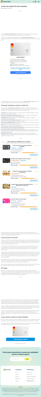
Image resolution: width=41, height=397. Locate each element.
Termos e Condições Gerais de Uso (31, 381)
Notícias (16, 380)
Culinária (17, 376)
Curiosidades (17, 378)
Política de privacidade (31, 376)
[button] (33, 2)
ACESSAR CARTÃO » (33, 154)
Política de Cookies (30, 378)
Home (16, 372)
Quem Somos (29, 374)
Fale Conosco (29, 372)
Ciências (17, 374)
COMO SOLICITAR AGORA (20, 72)
